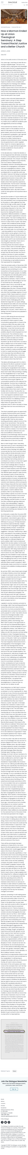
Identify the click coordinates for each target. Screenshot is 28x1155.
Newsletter (3, 1108)
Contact (3, 1103)
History (2, 1101)
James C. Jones (5, 51)
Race (14, 1071)
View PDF (3, 54)
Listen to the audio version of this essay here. (14, 59)
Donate (3, 1105)
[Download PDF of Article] (26, 4)
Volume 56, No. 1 (16, 27)
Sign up (14, 1089)
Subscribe (24, 2)
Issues (2, 1099)
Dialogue (11, 522)
